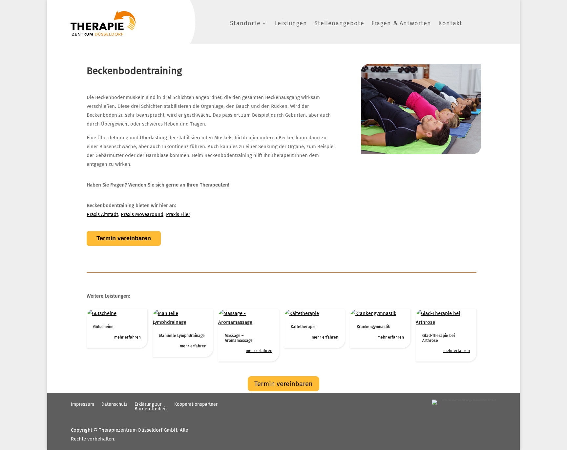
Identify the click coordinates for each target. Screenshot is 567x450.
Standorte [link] (245, 23)
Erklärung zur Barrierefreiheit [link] (151, 407)
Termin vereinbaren (123, 238)
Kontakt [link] (450, 23)
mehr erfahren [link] (127, 337)
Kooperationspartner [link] (196, 404)
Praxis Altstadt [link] (102, 214)
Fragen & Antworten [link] (401, 23)
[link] (103, 23)
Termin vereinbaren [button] (283, 384)
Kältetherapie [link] (303, 326)
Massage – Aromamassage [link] (239, 337)
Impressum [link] (82, 404)
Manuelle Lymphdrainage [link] (182, 335)
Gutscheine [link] (103, 326)
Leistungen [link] (290, 23)
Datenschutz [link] (114, 404)
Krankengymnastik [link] (373, 326)
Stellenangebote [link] (339, 23)
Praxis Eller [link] (178, 214)
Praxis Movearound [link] (142, 214)
